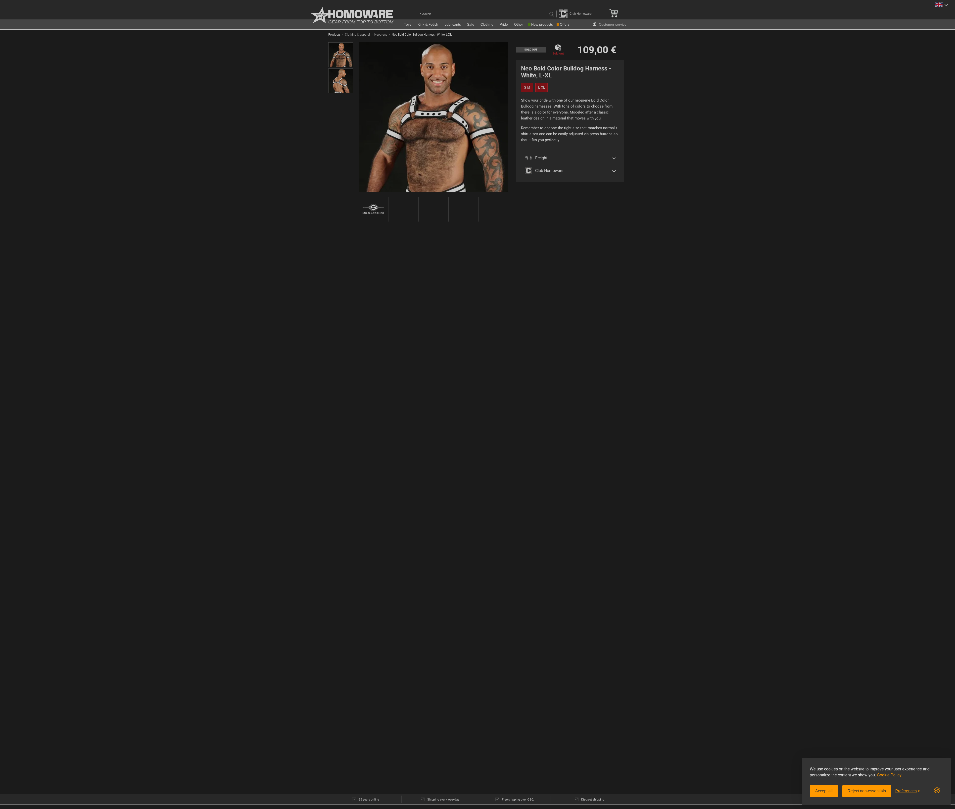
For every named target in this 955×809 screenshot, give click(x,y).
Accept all (824, 791)
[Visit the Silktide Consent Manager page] (937, 791)
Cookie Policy (889, 775)
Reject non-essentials (867, 791)
